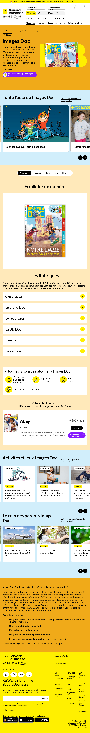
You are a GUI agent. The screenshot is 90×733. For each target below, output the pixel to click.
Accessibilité (82, 727)
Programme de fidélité (71, 694)
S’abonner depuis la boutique (77, 435)
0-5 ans (40, 13)
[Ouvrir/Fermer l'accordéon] (82, 296)
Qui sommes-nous (82, 683)
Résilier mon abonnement (71, 702)
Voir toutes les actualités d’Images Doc (71, 100)
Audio (62, 23)
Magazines (30, 23)
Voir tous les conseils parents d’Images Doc (73, 520)
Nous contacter (60, 663)
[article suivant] (85, 511)
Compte (84, 9)
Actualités (30, 19)
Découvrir (77, 428)
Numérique (52, 23)
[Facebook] (13, 674)
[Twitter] (29, 674)
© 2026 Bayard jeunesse (78, 725)
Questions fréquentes (63, 660)
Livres (41, 23)
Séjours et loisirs (75, 23)
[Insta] (6, 674)
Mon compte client (69, 687)
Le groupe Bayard (82, 696)
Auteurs (58, 685)
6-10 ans (49, 13)
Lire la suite (7, 69)
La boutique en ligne (54, 8)
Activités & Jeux (61, 19)
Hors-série (66, 173)
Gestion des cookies (79, 721)
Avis (56, 173)
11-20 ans (60, 13)
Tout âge (31, 13)
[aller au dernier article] (80, 511)
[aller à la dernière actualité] (80, 157)
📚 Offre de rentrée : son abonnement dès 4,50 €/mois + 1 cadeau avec (41, 2)
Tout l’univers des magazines (16, 31)
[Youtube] (21, 674)
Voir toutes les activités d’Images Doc (70, 460)
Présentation (24, 173)
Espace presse (81, 690)
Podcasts (37, 173)
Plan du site (83, 715)
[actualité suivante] (85, 157)
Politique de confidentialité (77, 723)
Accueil (5, 31)
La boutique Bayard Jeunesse (71, 679)
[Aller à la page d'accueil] (13, 18)
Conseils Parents (44, 19)
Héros (77, 19)
